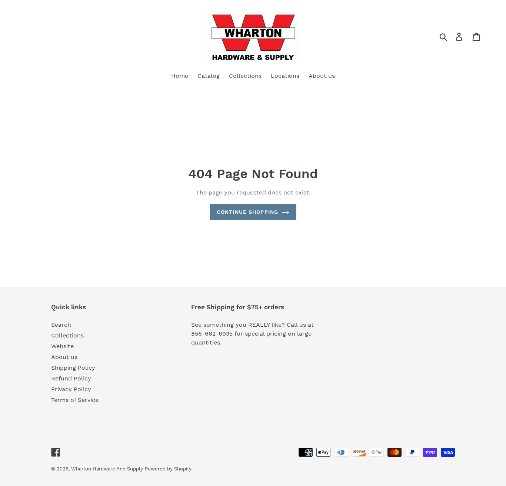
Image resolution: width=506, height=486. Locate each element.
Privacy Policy (71, 389)
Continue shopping (247, 212)
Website (62, 346)
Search (61, 324)
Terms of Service (75, 399)
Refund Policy (71, 378)
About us (64, 356)
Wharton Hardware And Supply (107, 469)
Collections (67, 335)
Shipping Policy (73, 367)
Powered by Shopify (168, 469)
